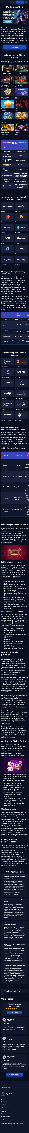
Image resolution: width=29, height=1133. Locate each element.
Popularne (4, 61)
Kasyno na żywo (12, 61)
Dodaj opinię (14, 1012)
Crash (18, 61)
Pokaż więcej (14, 1074)
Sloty (24, 61)
